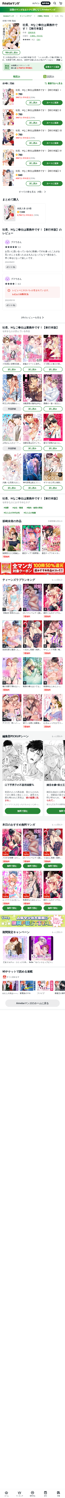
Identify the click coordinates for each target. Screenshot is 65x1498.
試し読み (33, 102)
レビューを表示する (20, 294)
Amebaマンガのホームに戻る (32, 1003)
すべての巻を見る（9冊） (31, 191)
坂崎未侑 (31, 32)
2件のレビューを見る (31, 317)
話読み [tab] (50, 76)
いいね (12, 267)
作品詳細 (12, 408)
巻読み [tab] (16, 76)
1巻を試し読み (11, 52)
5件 (38, 39)
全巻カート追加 (52, 66)
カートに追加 (52, 102)
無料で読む (22, 810)
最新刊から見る (55, 83)
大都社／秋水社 (36, 36)
